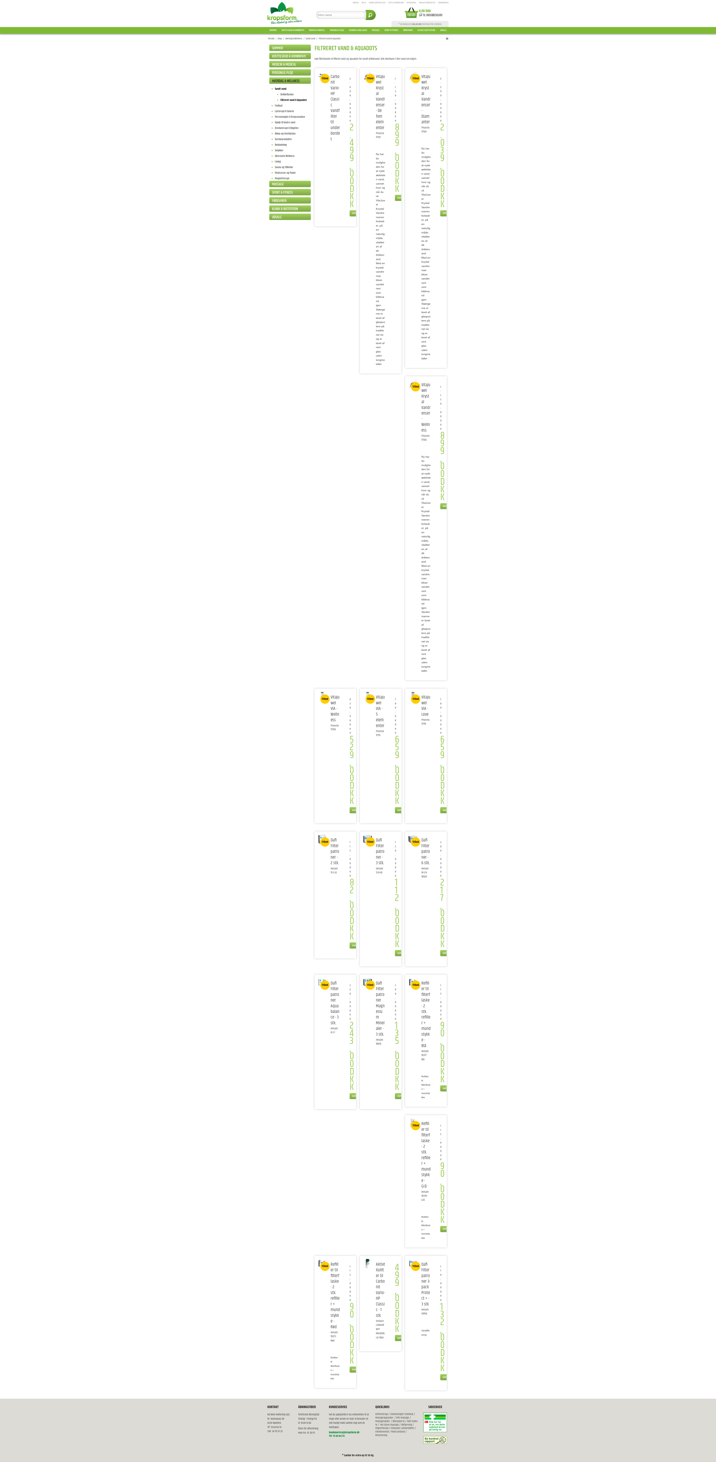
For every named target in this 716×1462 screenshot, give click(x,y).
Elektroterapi (382, 1414)
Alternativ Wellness (285, 156)
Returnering (381, 1435)
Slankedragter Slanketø (401, 1414)
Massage (375, 30)
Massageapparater (384, 1418)
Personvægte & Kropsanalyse (290, 117)
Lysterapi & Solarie (284, 111)
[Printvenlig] (447, 38)
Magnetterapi (282, 178)
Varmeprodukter (283, 139)
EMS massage (402, 1418)
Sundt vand (280, 89)
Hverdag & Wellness (358, 30)
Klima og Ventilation (285, 134)
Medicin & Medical (317, 30)
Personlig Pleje (337, 30)
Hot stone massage (389, 1425)
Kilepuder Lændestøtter (402, 1428)
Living (278, 162)
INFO (355, 213)
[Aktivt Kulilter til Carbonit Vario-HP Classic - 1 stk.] (367, 1263)
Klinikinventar (382, 1432)
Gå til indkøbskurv (430, 15)
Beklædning (281, 145)
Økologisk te (399, 1421)
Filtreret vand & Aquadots (293, 100)
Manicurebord (398, 1432)
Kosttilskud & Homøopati (293, 30)
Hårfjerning (406, 1425)
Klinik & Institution (426, 30)
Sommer (273, 30)
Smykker (279, 150)
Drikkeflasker (287, 94)
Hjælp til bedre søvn (285, 122)
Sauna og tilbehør (284, 167)
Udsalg (443, 30)
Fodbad (278, 106)
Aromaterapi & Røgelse (287, 128)
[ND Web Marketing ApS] (284, 13)
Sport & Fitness (391, 30)
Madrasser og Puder (285, 173)
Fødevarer (408, 30)
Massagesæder (382, 1421)
